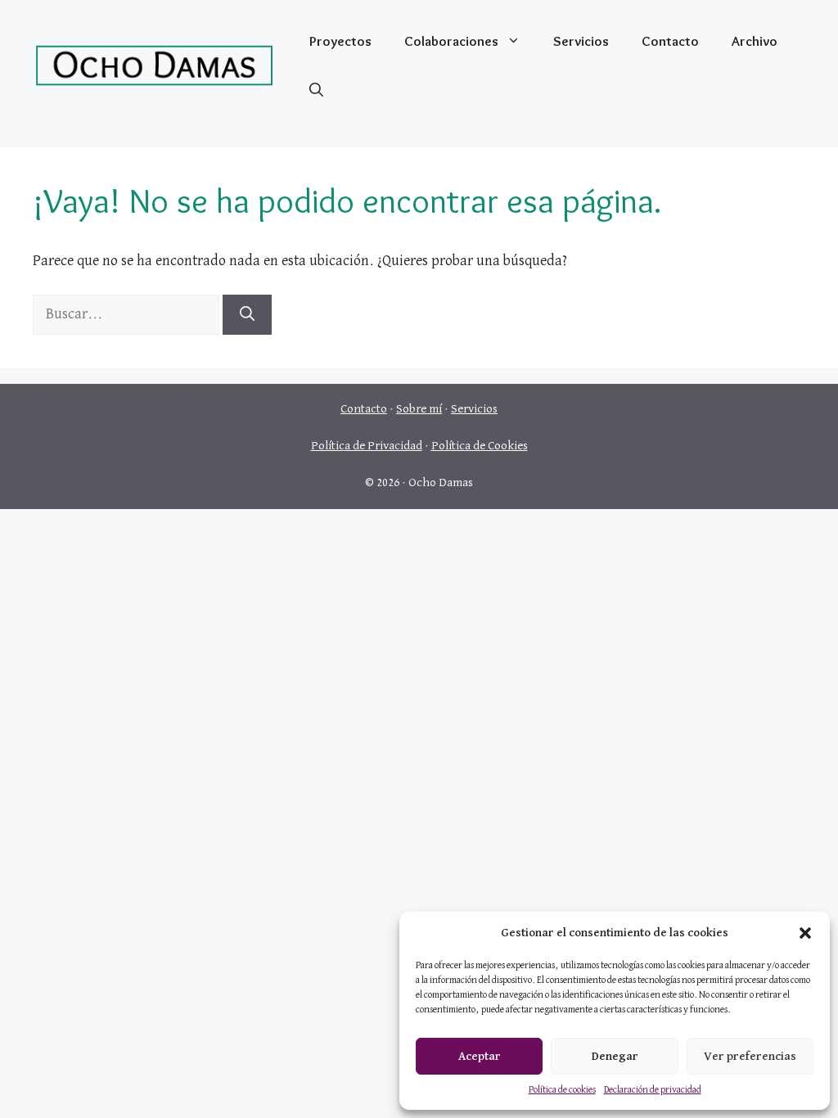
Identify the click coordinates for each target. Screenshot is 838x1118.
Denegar (615, 1056)
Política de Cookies (479, 446)
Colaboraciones (451, 41)
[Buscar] (247, 315)
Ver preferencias (750, 1056)
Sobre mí (419, 409)
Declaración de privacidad (652, 1090)
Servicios (581, 41)
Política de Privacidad (366, 446)
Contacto (670, 41)
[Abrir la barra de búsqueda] (316, 90)
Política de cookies (562, 1090)
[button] (805, 933)
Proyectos (340, 41)
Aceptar (479, 1056)
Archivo (754, 41)
